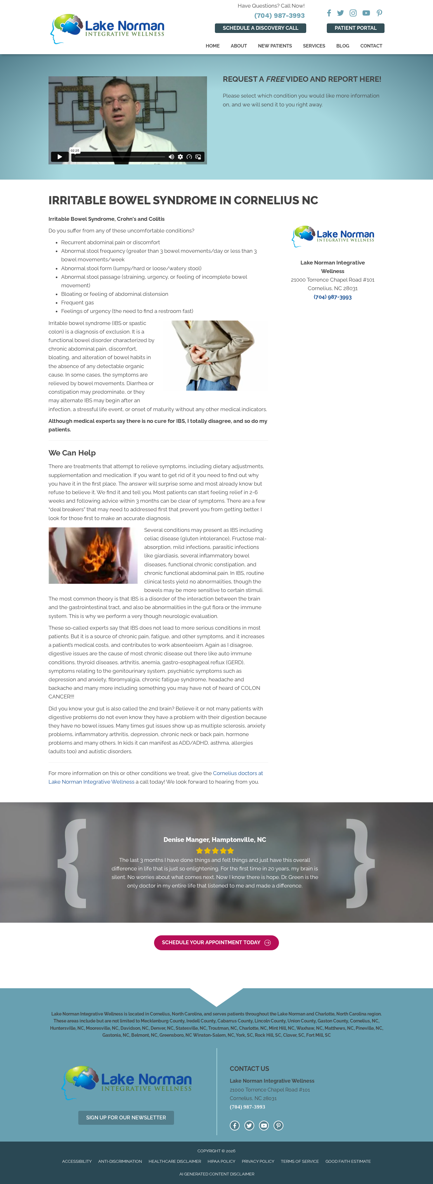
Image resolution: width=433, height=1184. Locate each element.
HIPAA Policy (221, 1161)
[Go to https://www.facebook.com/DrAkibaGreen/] (235, 1125)
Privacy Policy (258, 1161)
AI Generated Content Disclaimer (216, 1174)
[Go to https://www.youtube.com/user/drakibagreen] (264, 1125)
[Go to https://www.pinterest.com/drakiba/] (278, 1125)
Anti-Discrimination (120, 1161)
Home (213, 46)
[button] (216, 942)
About (239, 46)
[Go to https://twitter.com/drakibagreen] (249, 1125)
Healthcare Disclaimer (175, 1161)
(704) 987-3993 (279, 15)
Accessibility (77, 1161)
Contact (371, 46)
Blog (342, 46)
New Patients (275, 46)
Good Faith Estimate (348, 1161)
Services (314, 46)
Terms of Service (300, 1161)
